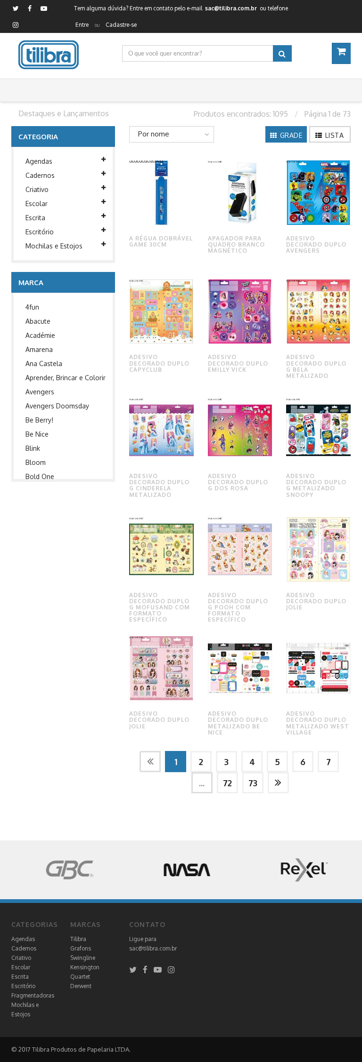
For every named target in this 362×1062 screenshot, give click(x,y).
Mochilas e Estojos (53, 246)
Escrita (35, 218)
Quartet (80, 976)
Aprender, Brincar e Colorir (65, 378)
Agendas (38, 161)
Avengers (39, 392)
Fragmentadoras (32, 995)
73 (252, 783)
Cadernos (40, 175)
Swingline (82, 957)
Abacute (37, 321)
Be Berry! (39, 420)
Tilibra (78, 938)
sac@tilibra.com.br (153, 948)
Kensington (84, 967)
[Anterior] (150, 761)
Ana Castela (43, 363)
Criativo (37, 189)
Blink (32, 448)
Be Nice (37, 434)
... (202, 783)
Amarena (39, 349)
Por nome (153, 133)
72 (227, 783)
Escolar (36, 204)
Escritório (39, 232)
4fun (32, 307)
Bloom (35, 462)
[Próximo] (278, 782)
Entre (82, 24)
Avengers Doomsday (57, 406)
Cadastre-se (121, 24)
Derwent (80, 986)
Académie (40, 335)
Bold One (39, 476)
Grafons (80, 948)
